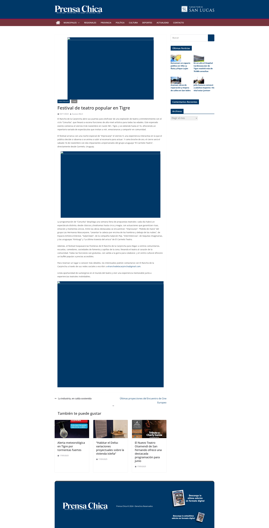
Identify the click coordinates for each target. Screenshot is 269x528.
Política (120, 22)
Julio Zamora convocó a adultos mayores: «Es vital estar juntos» (204, 88)
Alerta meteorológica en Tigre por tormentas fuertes (71, 446)
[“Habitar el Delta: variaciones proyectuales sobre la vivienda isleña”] (110, 421)
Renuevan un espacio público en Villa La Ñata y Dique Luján (180, 66)
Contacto (178, 22)
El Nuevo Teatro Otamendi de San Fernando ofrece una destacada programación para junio (148, 452)
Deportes (147, 22)
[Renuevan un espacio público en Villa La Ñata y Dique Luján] (176, 58)
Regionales (90, 22)
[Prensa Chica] (58, 22)
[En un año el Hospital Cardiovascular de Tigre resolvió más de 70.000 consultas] (199, 58)
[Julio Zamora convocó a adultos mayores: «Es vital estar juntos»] (199, 80)
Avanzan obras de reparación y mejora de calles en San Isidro (181, 88)
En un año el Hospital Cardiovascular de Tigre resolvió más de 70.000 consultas (203, 67)
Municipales (70, 22)
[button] (78, 23)
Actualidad (163, 22)
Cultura (133, 22)
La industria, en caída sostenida (74, 398)
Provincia (106, 22)
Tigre (74, 101)
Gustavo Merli (77, 114)
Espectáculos (64, 101)
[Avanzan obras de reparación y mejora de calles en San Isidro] (176, 80)
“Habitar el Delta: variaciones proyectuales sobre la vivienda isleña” (110, 448)
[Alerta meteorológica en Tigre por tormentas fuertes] (72, 421)
